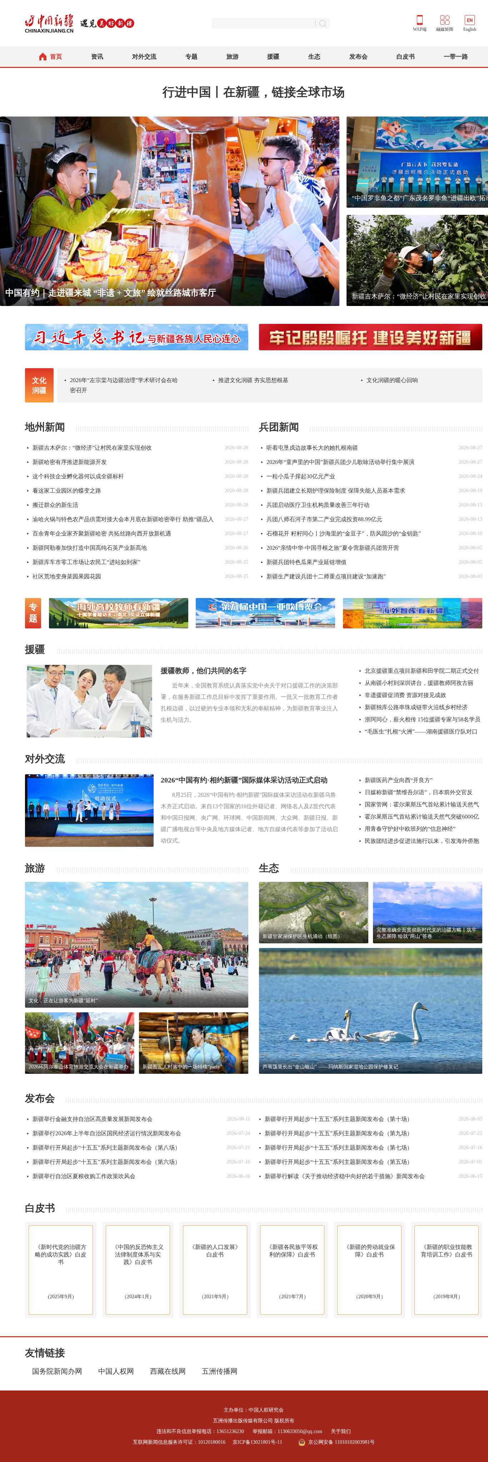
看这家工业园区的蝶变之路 (64, 491)
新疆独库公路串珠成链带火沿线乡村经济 (413, 707)
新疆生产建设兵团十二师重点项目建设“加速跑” (323, 576)
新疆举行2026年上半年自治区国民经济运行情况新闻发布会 (104, 1133)
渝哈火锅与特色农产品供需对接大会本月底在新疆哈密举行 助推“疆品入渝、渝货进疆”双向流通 (120, 521)
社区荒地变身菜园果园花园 (64, 576)
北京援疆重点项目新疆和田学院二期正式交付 (419, 671)
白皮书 (406, 56)
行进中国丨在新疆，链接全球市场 (254, 92)
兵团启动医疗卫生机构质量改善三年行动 (315, 505)
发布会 (358, 56)
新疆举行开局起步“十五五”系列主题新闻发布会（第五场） (336, 1162)
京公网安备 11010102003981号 (341, 1442)
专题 (191, 56)
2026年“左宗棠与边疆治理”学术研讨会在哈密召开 (121, 385)
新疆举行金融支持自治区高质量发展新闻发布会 (90, 1119)
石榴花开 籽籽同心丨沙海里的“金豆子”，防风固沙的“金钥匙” (341, 533)
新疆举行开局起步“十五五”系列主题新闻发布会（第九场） (336, 1133)
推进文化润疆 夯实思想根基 (250, 380)
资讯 (97, 56)
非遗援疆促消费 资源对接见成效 (402, 695)
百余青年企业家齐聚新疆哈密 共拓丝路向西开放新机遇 (99, 533)
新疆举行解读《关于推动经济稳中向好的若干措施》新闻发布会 (342, 1176)
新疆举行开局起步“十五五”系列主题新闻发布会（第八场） (103, 1148)
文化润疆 (39, 385)
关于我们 (341, 1431)
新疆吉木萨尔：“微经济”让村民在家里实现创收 (89, 448)
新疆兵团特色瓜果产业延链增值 (304, 562)
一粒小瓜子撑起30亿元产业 (298, 476)
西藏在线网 (168, 1371)
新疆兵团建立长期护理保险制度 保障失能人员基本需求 (333, 491)
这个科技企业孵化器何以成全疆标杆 (75, 476)
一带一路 (456, 56)
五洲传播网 (220, 1371)
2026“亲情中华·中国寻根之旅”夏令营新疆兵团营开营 (330, 548)
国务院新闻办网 (57, 1371)
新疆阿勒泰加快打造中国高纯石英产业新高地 (87, 548)
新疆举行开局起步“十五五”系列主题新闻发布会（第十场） (336, 1119)
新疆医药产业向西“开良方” (396, 780)
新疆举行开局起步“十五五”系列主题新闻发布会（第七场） (336, 1148)
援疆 (273, 56)
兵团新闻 (279, 427)
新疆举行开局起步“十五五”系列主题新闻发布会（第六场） (103, 1162)
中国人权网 (116, 1371)
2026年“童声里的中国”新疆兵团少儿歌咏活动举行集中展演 (337, 462)
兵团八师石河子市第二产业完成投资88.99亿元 (321, 519)
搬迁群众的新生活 (52, 505)
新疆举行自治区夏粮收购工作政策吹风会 (81, 1176)
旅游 (232, 56)
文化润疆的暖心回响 (389, 380)
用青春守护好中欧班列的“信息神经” (407, 829)
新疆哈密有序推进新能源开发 (67, 462)
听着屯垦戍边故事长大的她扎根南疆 (309, 448)
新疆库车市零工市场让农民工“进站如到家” (83, 562)
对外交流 (144, 56)
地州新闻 (45, 427)
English (469, 29)
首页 (56, 56)
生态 (314, 56)
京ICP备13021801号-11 (257, 1442)
